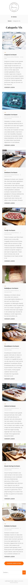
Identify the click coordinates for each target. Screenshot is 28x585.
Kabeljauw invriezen (11, 288)
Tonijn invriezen (9, 230)
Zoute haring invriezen (12, 466)
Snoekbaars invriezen (11, 346)
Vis (5, 52)
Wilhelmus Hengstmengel (11, 57)
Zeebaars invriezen (10, 172)
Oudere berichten (14, 563)
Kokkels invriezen (10, 526)
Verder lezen (9, 87)
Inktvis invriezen (10, 406)
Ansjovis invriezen (10, 55)
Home (9, 21)
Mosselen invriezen (10, 114)
